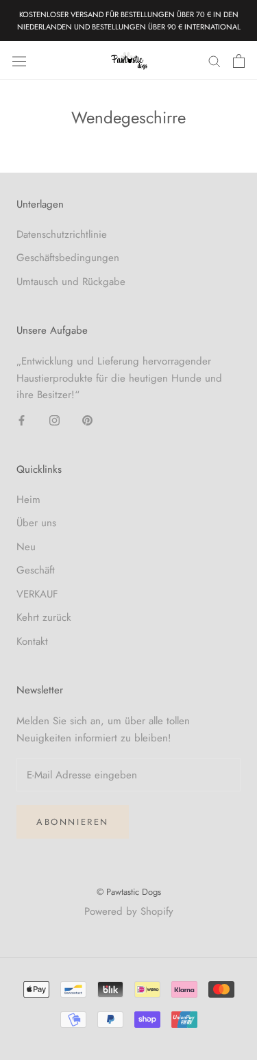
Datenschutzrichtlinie (61, 234)
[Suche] (214, 60)
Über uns (36, 522)
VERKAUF (37, 594)
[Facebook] (21, 419)
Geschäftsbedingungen (67, 257)
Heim (28, 499)
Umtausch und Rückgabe (70, 281)
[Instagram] (54, 419)
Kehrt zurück (43, 617)
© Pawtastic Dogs (129, 891)
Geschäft (35, 570)
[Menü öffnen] (19, 61)
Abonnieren (72, 821)
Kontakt (32, 641)
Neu (26, 546)
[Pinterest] (87, 419)
